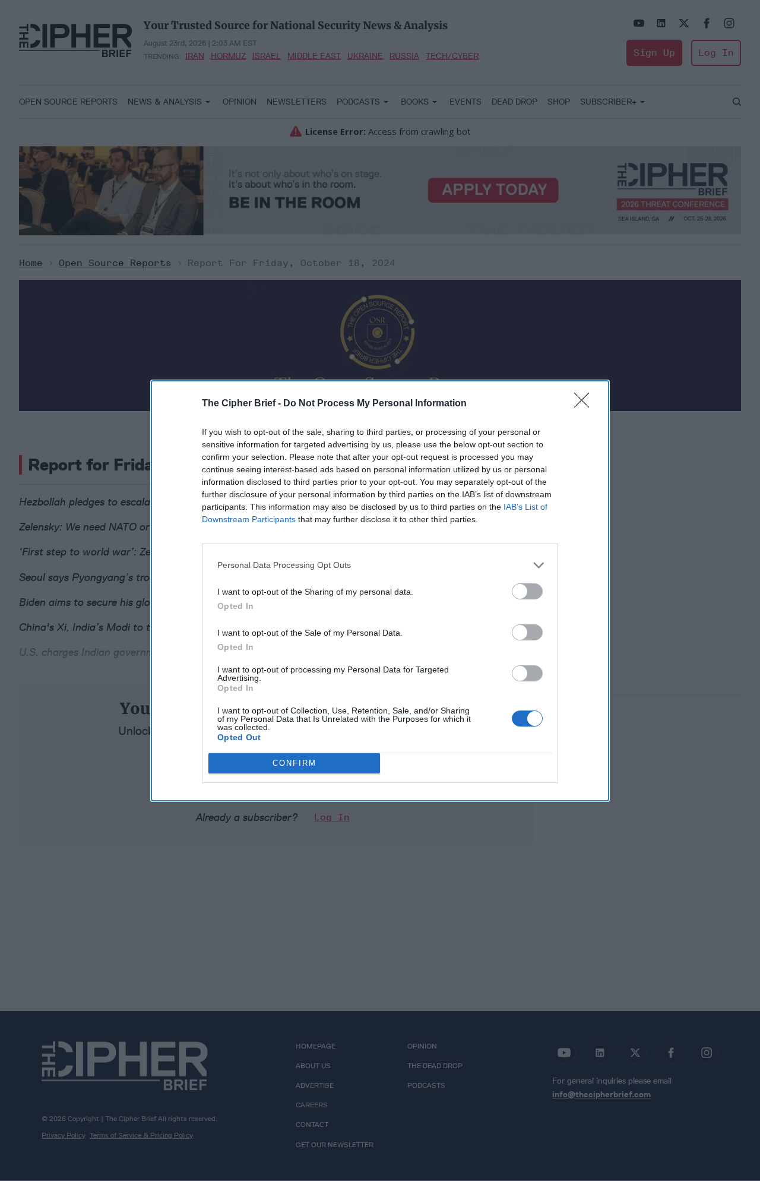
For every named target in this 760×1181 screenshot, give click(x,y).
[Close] (585, 404)
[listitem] (380, 565)
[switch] (527, 591)
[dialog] (380, 591)
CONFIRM (294, 763)
